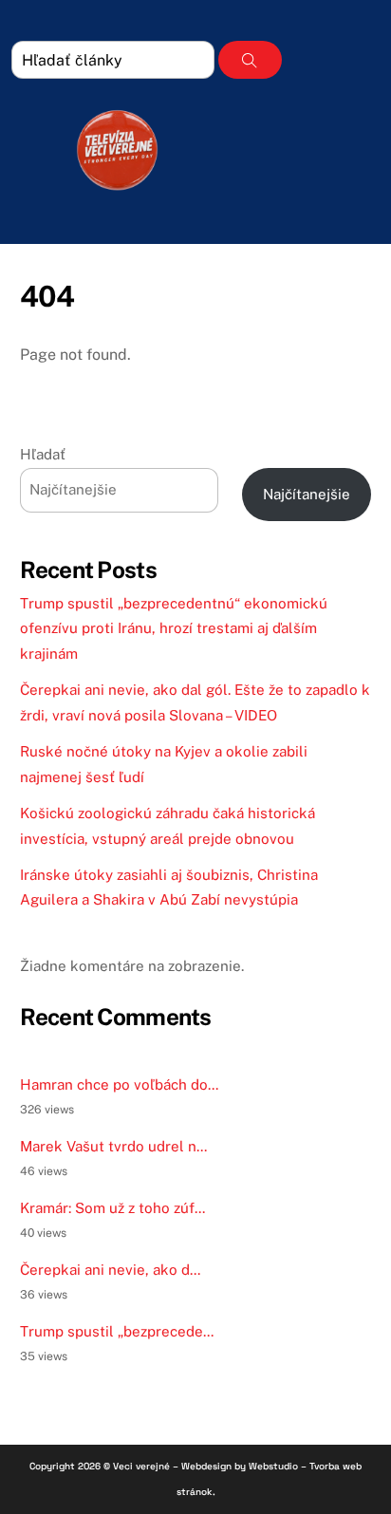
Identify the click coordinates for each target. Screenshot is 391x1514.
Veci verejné (141, 1466)
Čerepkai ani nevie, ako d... (110, 1270)
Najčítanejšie (306, 494)
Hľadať (42, 454)
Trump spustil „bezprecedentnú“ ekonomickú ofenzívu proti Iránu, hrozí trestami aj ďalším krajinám (173, 628)
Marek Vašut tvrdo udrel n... (113, 1146)
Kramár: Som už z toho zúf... (112, 1208)
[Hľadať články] (250, 60)
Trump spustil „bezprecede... (117, 1331)
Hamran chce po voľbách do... (119, 1084)
